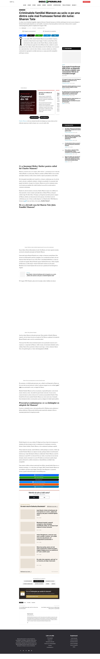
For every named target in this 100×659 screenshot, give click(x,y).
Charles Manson (23, 121)
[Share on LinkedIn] (55, 35)
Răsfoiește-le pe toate (52, 506)
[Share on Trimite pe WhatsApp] (39, 35)
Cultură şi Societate (25, 8)
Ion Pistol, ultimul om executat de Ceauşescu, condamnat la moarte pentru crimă (73, 129)
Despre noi (50, 639)
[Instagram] (23, 651)
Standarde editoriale (50, 641)
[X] (26, 651)
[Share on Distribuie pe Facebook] (23, 35)
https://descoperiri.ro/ (30, 615)
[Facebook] (28, 622)
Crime (25, 602)
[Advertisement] (50, 656)
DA (34, 497)
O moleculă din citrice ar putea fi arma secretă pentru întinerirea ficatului (72, 144)
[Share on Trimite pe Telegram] (47, 35)
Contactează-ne (50, 647)
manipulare (33, 602)
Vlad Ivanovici (30, 613)
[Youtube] (29, 651)
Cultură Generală (28, 581)
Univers (53, 583)
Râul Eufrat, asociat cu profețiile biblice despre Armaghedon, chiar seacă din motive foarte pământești (73, 137)
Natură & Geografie (39, 583)
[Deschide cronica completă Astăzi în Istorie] (39, 593)
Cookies (50, 645)
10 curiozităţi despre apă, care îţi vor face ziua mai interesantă (28, 608)
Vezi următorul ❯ (44, 117)
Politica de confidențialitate (50, 643)
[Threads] (31, 651)
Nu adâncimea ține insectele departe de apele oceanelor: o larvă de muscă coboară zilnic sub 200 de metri (71, 93)
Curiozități (28, 602)
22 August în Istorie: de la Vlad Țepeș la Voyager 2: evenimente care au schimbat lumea (71, 80)
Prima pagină (50, 638)
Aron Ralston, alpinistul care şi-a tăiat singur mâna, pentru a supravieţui (50, 608)
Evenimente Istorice (50, 581)
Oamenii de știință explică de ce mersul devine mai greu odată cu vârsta (71, 87)
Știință (47, 583)
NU (44, 497)
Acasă (20, 8)
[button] (12, 2)
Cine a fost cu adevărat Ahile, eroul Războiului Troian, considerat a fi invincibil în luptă (72, 151)
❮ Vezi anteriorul (34, 117)
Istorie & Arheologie (27, 583)
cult (25, 201)
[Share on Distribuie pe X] (31, 35)
